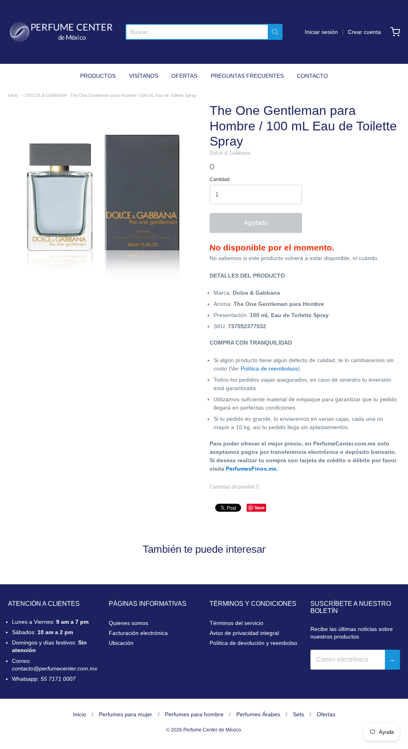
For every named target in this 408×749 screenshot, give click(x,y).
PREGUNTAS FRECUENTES (247, 76)
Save (260, 508)
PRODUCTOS (98, 76)
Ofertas (326, 714)
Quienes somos (128, 623)
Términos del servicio (236, 623)
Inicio (13, 95)
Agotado (256, 222)
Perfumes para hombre (194, 714)
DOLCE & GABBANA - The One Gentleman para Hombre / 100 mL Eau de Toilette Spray (111, 95)
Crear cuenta (364, 32)
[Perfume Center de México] (61, 32)
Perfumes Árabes (258, 714)
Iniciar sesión (321, 32)
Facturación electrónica (138, 633)
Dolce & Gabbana (230, 153)
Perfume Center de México (212, 730)
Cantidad (220, 179)
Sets (298, 714)
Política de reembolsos (269, 368)
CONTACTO (312, 76)
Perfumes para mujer (125, 714)
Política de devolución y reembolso (253, 643)
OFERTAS (184, 76)
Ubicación (121, 643)
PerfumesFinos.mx (251, 468)
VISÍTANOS (143, 76)
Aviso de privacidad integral (244, 633)
